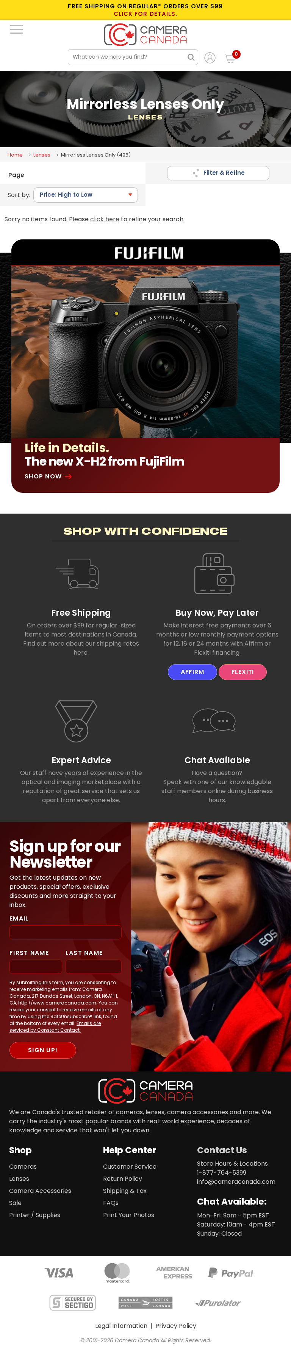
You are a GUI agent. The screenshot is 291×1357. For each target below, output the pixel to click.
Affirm (192, 672)
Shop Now (43, 476)
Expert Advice (81, 760)
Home (15, 154)
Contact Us (222, 1150)
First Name (29, 953)
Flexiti (243, 672)
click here (104, 219)
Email (19, 918)
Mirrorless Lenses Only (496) (96, 154)
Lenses (41, 154)
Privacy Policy (175, 1325)
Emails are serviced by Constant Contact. (55, 1026)
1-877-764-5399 (221, 1172)
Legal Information (121, 1325)
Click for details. (145, 14)
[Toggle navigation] (16, 29)
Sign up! (43, 1050)
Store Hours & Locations (232, 1163)
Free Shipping (81, 613)
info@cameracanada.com (236, 1181)
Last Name (84, 953)
